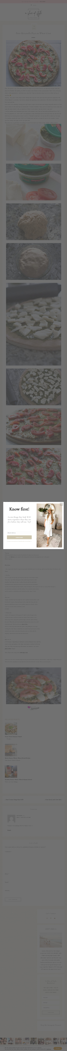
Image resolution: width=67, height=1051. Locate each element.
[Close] (61, 504)
